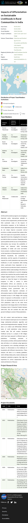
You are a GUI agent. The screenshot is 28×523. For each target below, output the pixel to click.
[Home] (12, 1)
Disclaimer (5, 515)
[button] (18, 77)
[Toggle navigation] (26, 2)
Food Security (17, 50)
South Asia (17, 57)
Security (4, 511)
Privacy (4, 508)
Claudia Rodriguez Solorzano (5, 136)
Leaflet (11, 94)
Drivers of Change (19, 47)
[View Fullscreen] (25, 66)
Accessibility (5, 518)
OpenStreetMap (18, 94)
